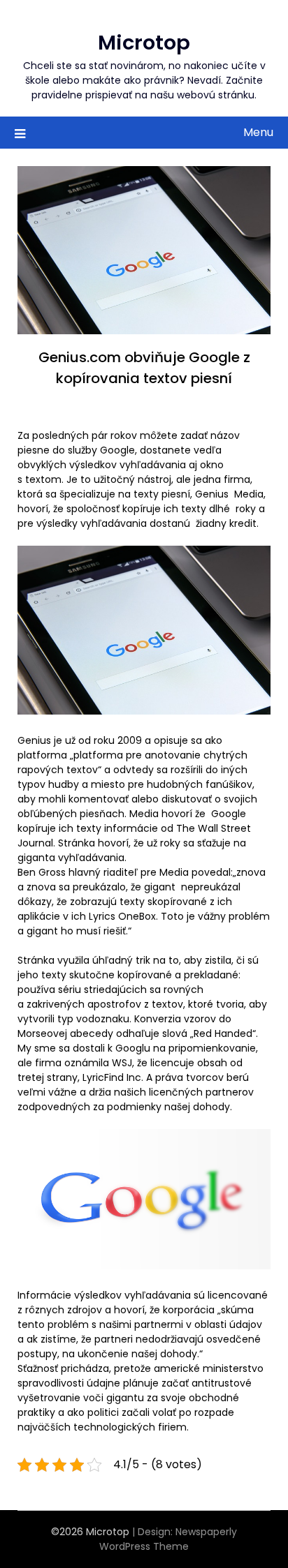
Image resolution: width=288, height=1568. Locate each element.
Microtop (144, 43)
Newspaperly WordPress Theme (168, 1539)
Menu (258, 132)
